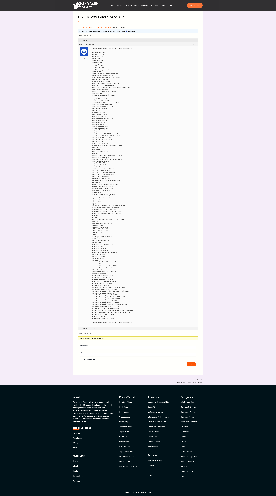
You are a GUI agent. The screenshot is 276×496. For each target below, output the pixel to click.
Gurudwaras (77, 438)
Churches (76, 448)
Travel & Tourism (187, 471)
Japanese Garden (126, 452)
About (75, 466)
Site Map (76, 481)
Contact (163, 5)
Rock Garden (124, 407)
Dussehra (151, 465)
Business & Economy (189, 407)
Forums (119, 5)
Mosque (76, 443)
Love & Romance (106, 27)
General (183, 442)
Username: (84, 345)
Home (111, 5)
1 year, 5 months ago (117, 31)
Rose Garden (124, 412)
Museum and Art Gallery (128, 466)
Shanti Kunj (123, 422)
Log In (191, 364)
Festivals (184, 466)
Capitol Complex (154, 442)
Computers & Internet (189, 422)
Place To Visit (131, 5)
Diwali (150, 475)
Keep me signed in (88, 359)
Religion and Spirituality (189, 457)
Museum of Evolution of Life (158, 402)
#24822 (195, 44)
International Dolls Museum (158, 417)
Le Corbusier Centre (126, 457)
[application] (123, 5)
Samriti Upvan (124, 417)
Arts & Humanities (187, 402)
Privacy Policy (78, 476)
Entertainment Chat (94, 27)
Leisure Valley (124, 462)
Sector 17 (123, 437)
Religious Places (125, 402)
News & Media (186, 452)
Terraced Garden (125, 427)
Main (182, 476)
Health (183, 447)
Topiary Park (124, 432)
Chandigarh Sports (187, 417)
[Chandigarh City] (85, 5)
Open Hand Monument (156, 427)
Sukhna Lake (124, 442)
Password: (84, 352)
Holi (149, 470)
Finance (184, 437)
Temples (76, 433)
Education (184, 427)
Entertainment (186, 432)
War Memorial (124, 447)
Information (145, 5)
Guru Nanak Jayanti (155, 460)
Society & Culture (187, 462)
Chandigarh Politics (188, 412)
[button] (171, 5)
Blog (156, 5)
